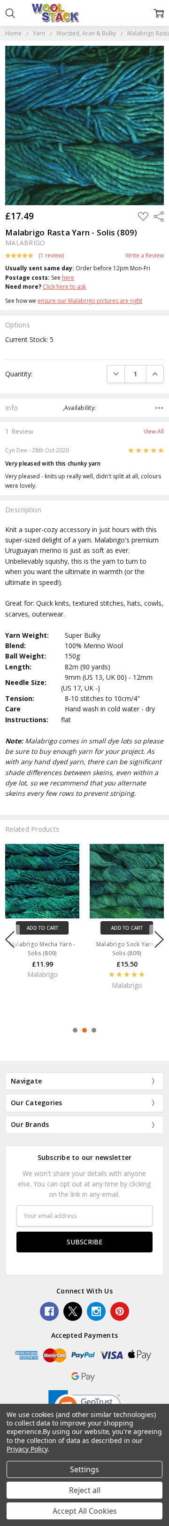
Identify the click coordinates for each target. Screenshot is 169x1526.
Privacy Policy (27, 1448)
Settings (84, 1469)
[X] (72, 1311)
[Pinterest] (119, 1311)
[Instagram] (96, 1311)
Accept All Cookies (85, 1511)
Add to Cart (42, 928)
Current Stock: (29, 339)
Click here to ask (64, 287)
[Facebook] (49, 1311)
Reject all (84, 1490)
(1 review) (51, 255)
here (68, 278)
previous (10, 939)
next (159, 939)
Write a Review (144, 255)
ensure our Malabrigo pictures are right (90, 301)
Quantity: (18, 373)
